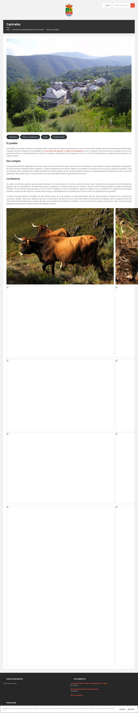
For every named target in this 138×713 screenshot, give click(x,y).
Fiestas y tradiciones (30, 137)
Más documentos (77, 695)
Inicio (8, 30)
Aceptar (122, 709)
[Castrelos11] (69, 85)
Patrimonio (13, 137)
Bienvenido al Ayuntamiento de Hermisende (28, 30)
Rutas (45, 137)
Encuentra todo (59, 137)
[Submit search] (132, 5)
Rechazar (131, 709)
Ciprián (60, 151)
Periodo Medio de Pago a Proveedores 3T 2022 (89, 683)
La (64, 151)
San (55, 151)
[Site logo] (69, 16)
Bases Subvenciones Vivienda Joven (84, 689)
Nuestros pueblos (52, 30)
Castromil (49, 151)
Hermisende (77, 151)
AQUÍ (4, 710)
